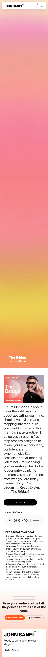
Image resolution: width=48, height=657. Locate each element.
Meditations (21, 361)
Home (11, 361)
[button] (20, 502)
